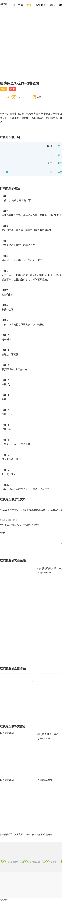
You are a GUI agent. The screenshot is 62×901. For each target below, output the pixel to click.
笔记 (52, 4)
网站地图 (4, 899)
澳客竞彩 (4, 3)
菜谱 (29, 4)
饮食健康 (41, 4)
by (7, 733)
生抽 (5, 171)
